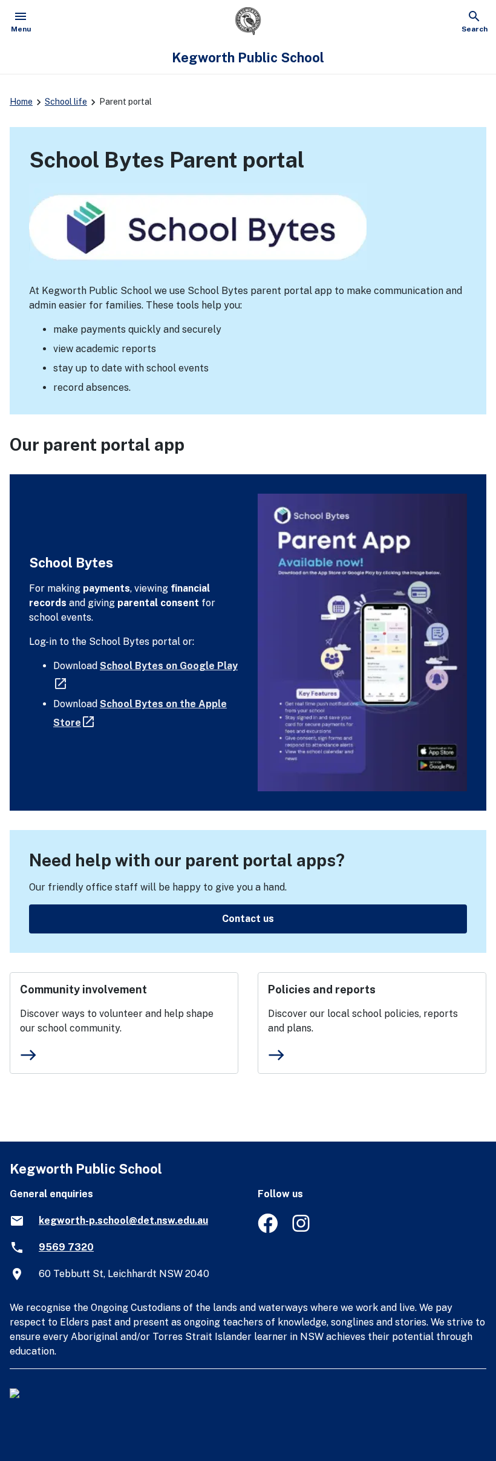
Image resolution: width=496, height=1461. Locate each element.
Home (21, 101)
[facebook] (268, 1229)
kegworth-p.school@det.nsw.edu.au (123, 1220)
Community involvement (83, 989)
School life (66, 101)
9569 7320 (66, 1247)
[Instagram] (302, 1229)
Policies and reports (322, 989)
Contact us (248, 918)
